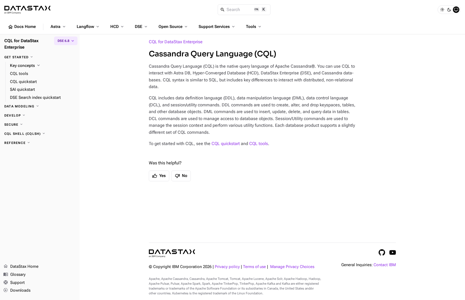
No (181, 176)
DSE (141, 26)
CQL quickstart (226, 143)
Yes (159, 176)
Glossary (14, 274)
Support (14, 282)
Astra (58, 26)
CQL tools (258, 143)
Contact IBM (385, 265)
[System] (456, 9)
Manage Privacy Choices (292, 267)
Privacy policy (227, 267)
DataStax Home (20, 266)
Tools (254, 26)
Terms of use (254, 267)
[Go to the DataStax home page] (172, 253)
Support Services (217, 26)
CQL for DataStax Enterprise (176, 41)
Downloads (16, 290)
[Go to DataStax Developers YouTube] (392, 252)
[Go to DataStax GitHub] (382, 252)
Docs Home (22, 27)
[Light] (442, 9)
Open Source (173, 26)
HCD (117, 26)
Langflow (88, 26)
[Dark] (449, 9)
